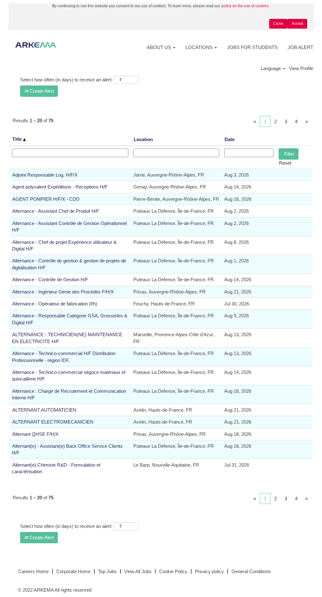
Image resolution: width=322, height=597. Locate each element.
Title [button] (17, 139)
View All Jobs (138, 571)
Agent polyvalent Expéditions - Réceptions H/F (60, 186)
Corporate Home (73, 571)
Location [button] (143, 139)
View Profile (301, 68)
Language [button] (271, 68)
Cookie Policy (173, 571)
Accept (297, 23)
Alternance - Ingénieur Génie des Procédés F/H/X (63, 291)
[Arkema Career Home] (35, 44)
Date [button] (230, 139)
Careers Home (33, 571)
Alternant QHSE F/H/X (35, 434)
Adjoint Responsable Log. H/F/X (45, 175)
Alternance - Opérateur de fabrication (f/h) (54, 303)
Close (278, 23)
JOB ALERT (300, 47)
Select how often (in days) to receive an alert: (66, 79)
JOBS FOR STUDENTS (252, 47)
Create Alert (41, 91)
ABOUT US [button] (159, 47)
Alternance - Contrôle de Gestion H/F (50, 279)
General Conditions (251, 571)
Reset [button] (285, 163)
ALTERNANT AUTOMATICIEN (44, 410)
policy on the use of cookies (245, 6)
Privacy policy (209, 571)
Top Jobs (107, 571)
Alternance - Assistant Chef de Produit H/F (55, 211)
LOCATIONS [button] (200, 47)
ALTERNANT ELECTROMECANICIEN (52, 421)
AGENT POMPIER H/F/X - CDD (46, 199)
